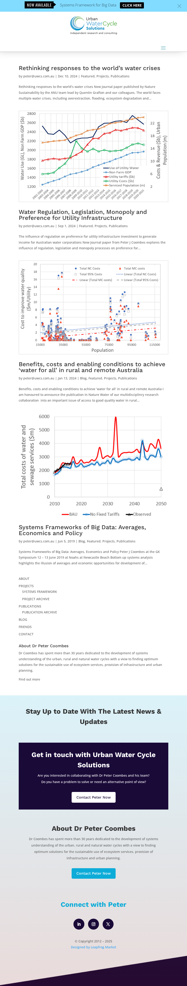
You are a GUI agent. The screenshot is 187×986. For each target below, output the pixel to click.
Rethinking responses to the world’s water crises (89, 68)
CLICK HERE (132, 5)
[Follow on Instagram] (93, 924)
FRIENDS (25, 627)
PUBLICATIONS (30, 606)
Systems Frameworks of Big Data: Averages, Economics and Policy (82, 530)
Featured (88, 76)
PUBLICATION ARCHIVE (39, 612)
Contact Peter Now (93, 797)
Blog (83, 378)
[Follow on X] (108, 924)
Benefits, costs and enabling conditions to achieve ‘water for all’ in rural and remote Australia (92, 367)
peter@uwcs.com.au (38, 76)
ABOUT (24, 578)
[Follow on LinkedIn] (78, 924)
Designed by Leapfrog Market (93, 947)
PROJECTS (26, 586)
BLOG (23, 619)
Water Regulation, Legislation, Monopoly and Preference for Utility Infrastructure (83, 214)
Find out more (29, 679)
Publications (120, 76)
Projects (102, 76)
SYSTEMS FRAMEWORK (39, 591)
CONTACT (26, 634)
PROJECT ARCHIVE (35, 599)
